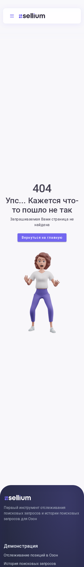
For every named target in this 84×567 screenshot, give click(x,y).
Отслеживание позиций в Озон (31, 555)
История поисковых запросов (30, 563)
